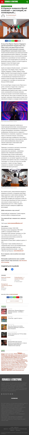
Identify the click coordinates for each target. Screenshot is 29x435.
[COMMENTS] (22, 40)
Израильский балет (21, 357)
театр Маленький (17, 370)
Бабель (3, 355)
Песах (15, 363)
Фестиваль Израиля (19, 366)
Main (20, 353)
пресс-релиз (6, 370)
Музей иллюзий (13, 294)
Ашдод (23, 353)
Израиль (3, 357)
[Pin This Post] (16, 40)
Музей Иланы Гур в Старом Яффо (9, 362)
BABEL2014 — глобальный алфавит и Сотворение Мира (15, 428)
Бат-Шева (8, 355)
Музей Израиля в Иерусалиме (11, 361)
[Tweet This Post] (9, 40)
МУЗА (22, 359)
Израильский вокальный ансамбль (8, 358)
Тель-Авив (25, 364)
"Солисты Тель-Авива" (9, 353)
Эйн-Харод (3, 367)
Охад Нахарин (11, 363)
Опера (7, 363)
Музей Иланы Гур (22, 361)
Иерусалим (8, 356)
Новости (12, 430)
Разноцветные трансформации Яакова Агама (6, 285)
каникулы (11, 368)
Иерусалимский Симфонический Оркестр (19, 356)
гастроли (4, 368)
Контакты (18, 430)
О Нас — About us (14, 427)
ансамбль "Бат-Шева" (22, 367)
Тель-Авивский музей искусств (8, 366)
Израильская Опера (11, 357)
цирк (23, 370)
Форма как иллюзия (5, 277)
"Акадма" (3, 353)
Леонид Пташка (17, 359)
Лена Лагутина (10, 359)
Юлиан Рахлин (8, 367)
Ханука (25, 366)
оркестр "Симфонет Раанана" (19, 368)
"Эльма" (15, 353)
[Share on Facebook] (6, 40)
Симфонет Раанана (15, 364)
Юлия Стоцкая (14, 367)
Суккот (21, 364)
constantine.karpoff (12, 15)
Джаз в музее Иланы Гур (16, 355)
